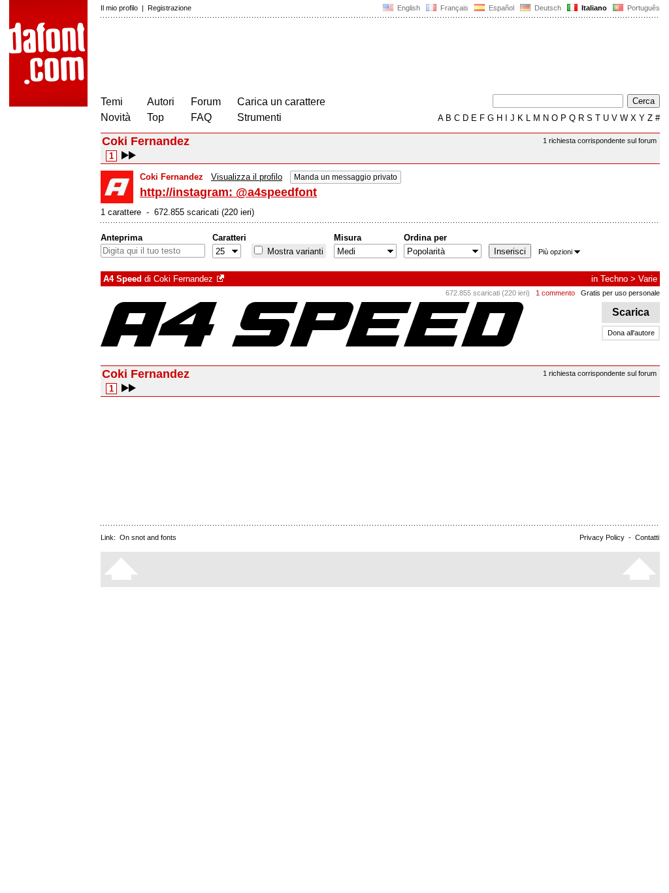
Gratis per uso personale (620, 293)
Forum (206, 101)
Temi (112, 101)
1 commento (555, 293)
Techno (614, 279)
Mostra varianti (294, 251)
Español (500, 8)
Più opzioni (555, 252)
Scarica (631, 312)
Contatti (647, 537)
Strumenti (259, 117)
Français (453, 8)
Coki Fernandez (183, 279)
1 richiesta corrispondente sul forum (600, 140)
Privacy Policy (602, 537)
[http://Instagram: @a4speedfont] (221, 279)
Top (155, 117)
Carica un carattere (281, 101)
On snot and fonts (148, 537)
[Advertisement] (338, 57)
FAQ (201, 117)
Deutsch (546, 8)
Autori (160, 101)
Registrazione (169, 8)
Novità (116, 117)
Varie (647, 279)
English (407, 8)
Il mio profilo (119, 8)
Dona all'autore (631, 333)
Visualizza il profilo (246, 177)
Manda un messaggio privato (345, 177)
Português (641, 8)
